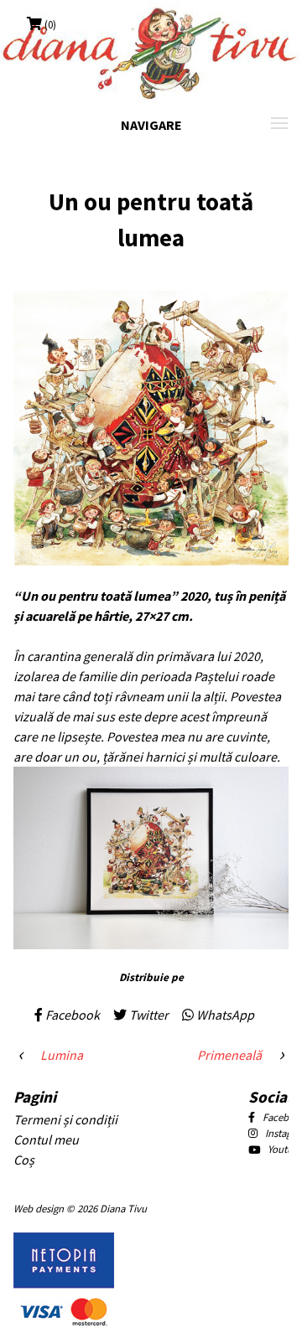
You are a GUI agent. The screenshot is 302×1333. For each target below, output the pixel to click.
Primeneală (229, 1054)
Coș (23, 1159)
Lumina (61, 1054)
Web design (38, 1208)
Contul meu (46, 1139)
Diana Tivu (123, 1208)
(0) (50, 24)
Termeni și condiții (65, 1119)
